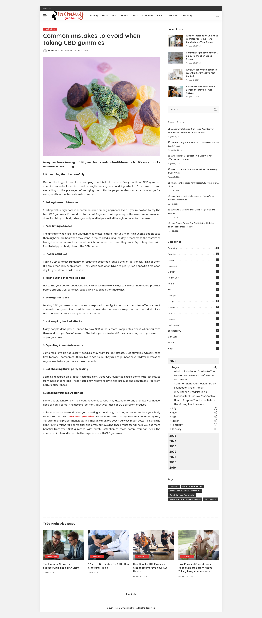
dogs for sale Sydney (192, 486)
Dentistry (172, 248)
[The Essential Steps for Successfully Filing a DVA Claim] (63, 545)
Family (171, 260)
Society (171, 342)
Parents (171, 319)
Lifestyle (172, 295)
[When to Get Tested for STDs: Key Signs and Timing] (108, 545)
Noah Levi (52, 50)
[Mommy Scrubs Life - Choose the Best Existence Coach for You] (67, 15)
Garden (171, 271)
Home (171, 283)
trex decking (210, 499)
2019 (172, 467)
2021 (172, 457)
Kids (170, 289)
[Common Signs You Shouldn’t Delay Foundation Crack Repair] (175, 58)
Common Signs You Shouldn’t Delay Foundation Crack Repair (202, 55)
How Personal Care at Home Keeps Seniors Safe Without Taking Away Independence (195, 568)
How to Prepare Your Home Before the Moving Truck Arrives (200, 89)
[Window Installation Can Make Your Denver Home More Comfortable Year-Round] (175, 40)
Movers (171, 307)
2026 (172, 361)
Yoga (170, 348)
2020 (172, 462)
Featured (172, 266)
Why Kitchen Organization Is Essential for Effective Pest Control (201, 72)
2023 (172, 446)
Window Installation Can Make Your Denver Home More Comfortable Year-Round (202, 38)
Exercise (172, 254)
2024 (172, 441)
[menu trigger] (46, 15)
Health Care (50, 29)
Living (171, 301)
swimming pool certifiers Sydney (185, 499)
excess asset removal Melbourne (185, 491)
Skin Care (172, 336)
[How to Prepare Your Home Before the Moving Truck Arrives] (175, 91)
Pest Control (174, 325)
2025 (172, 435)
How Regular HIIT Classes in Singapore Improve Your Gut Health (150, 568)
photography (174, 330)
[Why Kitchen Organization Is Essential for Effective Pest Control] (175, 74)
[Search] (217, 15)
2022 (172, 451)
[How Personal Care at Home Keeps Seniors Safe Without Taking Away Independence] (198, 545)
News (170, 313)
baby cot (174, 486)
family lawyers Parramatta (182, 495)
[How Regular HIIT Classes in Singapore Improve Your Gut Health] (153, 545)
